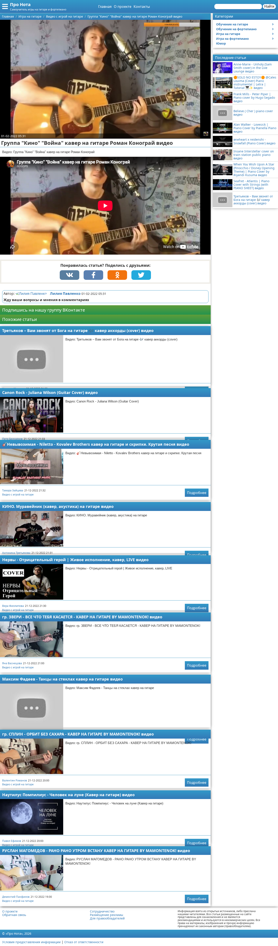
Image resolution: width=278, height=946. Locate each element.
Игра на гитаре (228, 34)
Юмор (221, 43)
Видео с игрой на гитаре (18, 494)
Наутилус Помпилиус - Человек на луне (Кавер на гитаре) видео (68, 794)
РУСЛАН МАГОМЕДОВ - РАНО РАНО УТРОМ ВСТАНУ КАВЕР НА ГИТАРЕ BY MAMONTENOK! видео (96, 850)
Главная (105, 6)
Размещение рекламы (106, 915)
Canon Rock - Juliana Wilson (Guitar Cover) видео (50, 392)
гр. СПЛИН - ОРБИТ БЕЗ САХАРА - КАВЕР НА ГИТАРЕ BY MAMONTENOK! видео (78, 734)
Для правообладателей (107, 918)
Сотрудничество (102, 911)
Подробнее (196, 492)
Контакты (142, 6)
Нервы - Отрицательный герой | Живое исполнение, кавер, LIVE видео (75, 559)
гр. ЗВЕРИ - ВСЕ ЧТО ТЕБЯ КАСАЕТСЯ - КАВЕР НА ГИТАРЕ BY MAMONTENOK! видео (82, 616)
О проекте (122, 6)
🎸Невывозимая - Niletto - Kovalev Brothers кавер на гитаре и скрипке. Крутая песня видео (95, 444)
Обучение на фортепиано (236, 29)
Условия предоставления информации (31, 942)
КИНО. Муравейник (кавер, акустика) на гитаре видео (58, 506)
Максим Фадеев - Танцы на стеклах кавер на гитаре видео (62, 679)
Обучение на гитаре (232, 24)
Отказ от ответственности (83, 942)
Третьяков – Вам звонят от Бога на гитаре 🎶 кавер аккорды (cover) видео (78, 330)
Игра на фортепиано (232, 39)
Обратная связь (14, 915)
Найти (269, 6)
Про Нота (20, 4)
